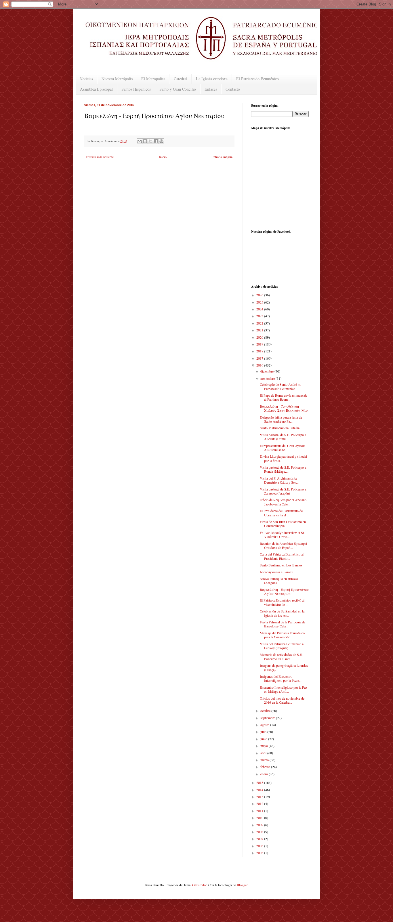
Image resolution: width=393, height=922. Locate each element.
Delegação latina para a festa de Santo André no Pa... (281, 419)
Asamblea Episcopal (96, 89)
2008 (260, 831)
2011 (260, 810)
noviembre (268, 378)
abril (263, 753)
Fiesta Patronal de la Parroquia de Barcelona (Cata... (282, 624)
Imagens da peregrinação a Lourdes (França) (284, 667)
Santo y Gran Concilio (177, 89)
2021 (260, 330)
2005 (260, 845)
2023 (260, 316)
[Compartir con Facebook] (156, 141)
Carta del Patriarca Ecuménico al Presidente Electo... (282, 556)
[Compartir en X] (150, 141)
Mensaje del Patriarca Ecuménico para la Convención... (282, 635)
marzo (265, 759)
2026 (260, 295)
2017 (260, 358)
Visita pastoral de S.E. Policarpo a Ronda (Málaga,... (283, 469)
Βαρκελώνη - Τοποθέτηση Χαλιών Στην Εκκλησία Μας (284, 408)
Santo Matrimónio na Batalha (279, 427)
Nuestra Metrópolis (117, 78)
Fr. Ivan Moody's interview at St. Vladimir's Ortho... (282, 534)
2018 (260, 351)
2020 (260, 337)
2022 (260, 323)
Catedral (180, 78)
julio (263, 731)
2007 (260, 838)
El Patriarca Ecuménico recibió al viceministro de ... (282, 602)
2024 (260, 309)
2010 (260, 817)
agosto (265, 724)
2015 (260, 782)
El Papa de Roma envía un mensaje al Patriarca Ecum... (283, 397)
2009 (260, 824)
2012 (260, 803)
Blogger (242, 885)
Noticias (86, 78)
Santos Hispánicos (136, 89)
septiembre (268, 717)
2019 (260, 344)
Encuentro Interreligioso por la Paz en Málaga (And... (283, 689)
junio (264, 738)
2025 (260, 302)
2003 (260, 852)
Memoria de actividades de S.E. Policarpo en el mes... (281, 656)
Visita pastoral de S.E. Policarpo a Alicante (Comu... (283, 436)
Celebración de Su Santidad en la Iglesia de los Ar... (282, 613)
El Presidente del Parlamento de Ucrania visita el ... (281, 512)
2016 (260, 365)
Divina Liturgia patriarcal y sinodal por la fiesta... (283, 458)
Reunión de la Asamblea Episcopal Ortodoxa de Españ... (283, 545)
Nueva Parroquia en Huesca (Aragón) (279, 580)
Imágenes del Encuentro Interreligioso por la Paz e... (281, 678)
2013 (260, 796)
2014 (260, 789)
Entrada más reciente (100, 156)
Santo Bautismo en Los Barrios (281, 565)
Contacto (233, 89)
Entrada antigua (221, 156)
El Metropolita (153, 78)
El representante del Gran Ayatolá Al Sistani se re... (282, 447)
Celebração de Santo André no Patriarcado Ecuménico (280, 386)
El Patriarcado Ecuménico (257, 78)
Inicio (163, 156)
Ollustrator (199, 885)
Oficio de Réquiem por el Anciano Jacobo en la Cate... (283, 501)
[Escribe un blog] (145, 141)
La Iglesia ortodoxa (212, 78)
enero (264, 774)
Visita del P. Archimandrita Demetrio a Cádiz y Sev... (279, 480)
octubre (265, 710)
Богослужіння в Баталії (276, 572)
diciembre (267, 371)
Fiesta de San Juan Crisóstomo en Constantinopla (283, 523)
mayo (264, 745)
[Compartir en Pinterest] (161, 141)
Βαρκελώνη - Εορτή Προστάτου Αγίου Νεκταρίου (284, 591)
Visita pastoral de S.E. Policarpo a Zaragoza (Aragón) (283, 491)
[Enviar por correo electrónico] (139, 141)
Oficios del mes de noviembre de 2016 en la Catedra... (282, 700)
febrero (265, 766)
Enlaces (211, 89)
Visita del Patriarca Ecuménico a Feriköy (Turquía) (282, 646)
